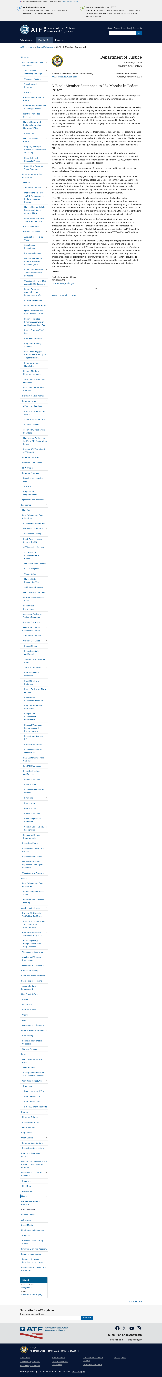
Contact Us (137, 28)
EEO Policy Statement (30, 1366)
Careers (117, 28)
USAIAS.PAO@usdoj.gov (63, 283)
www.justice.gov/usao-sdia (64, 77)
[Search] (139, 33)
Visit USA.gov (78, 1371)
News (31, 47)
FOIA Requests (58, 1357)
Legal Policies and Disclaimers (60, 1363)
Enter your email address (32, 1314)
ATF (22, 47)
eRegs (109, 28)
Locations (126, 28)
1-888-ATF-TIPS (116, 1340)
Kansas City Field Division (64, 295)
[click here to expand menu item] (46, 57)
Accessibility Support (30, 1362)
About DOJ (25, 1357)
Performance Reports (92, 1365)
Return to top (135, 1301)
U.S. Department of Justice (66, 1351)
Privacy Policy (120, 1357)
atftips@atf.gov (135, 1340)
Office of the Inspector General (93, 1359)
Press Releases (45, 47)
